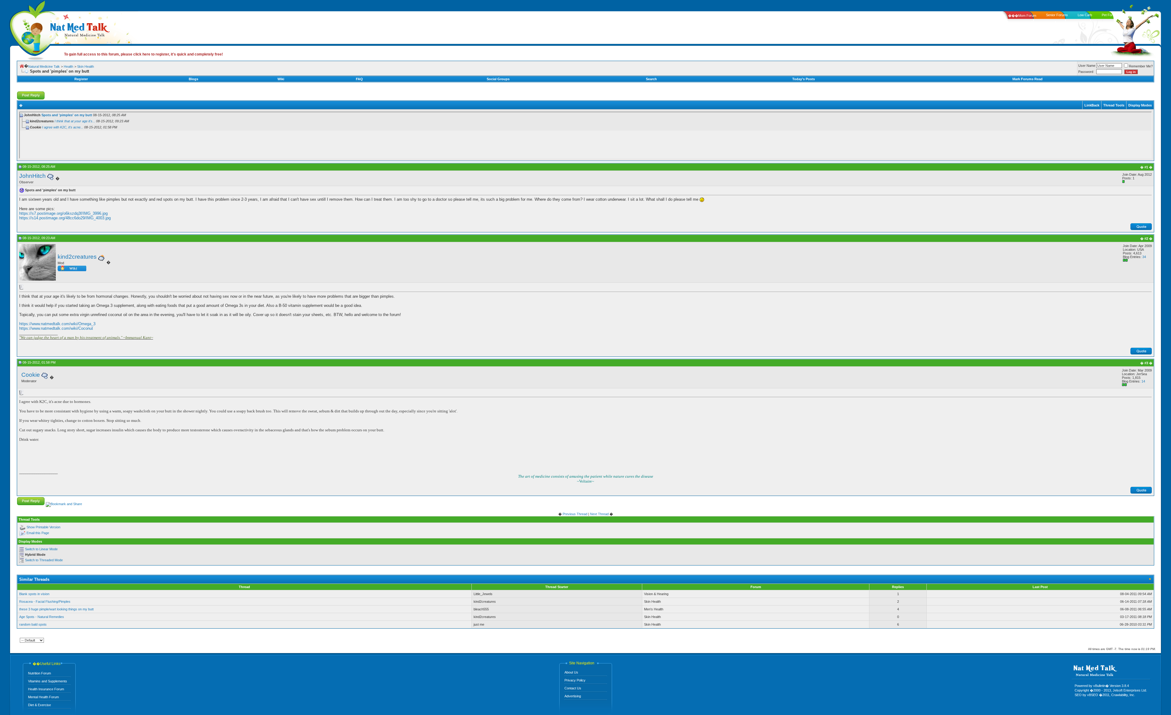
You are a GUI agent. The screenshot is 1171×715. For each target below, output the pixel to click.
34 (1144, 257)
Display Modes (1140, 105)
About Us (571, 672)
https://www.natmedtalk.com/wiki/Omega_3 (57, 324)
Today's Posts (803, 79)
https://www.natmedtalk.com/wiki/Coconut (56, 328)
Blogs (193, 79)
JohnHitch (32, 176)
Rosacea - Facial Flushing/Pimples (44, 601)
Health (68, 66)
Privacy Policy (575, 680)
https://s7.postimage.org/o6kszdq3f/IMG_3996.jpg (63, 213)
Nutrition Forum (39, 673)
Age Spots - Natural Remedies (41, 617)
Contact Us (572, 688)
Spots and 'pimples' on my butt (66, 115)
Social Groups (498, 79)
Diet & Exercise (39, 705)
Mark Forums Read (1027, 79)
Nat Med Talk (32, 29)
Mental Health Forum (43, 697)
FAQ (359, 79)
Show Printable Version (43, 527)
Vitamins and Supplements (47, 681)
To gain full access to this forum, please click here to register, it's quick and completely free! (143, 54)
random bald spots (33, 624)
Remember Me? (1141, 66)
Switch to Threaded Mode (44, 560)
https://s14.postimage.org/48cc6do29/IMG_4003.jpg (65, 218)
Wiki (281, 79)
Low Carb (1085, 15)
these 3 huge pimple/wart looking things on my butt (56, 609)
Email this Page (38, 533)
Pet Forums (1110, 15)
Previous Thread (575, 514)
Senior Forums (1057, 15)
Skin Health (85, 66)
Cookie (30, 375)
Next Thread (599, 514)
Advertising (572, 696)
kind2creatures (77, 256)
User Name (1086, 65)
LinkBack (1091, 105)
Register (81, 79)
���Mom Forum (1022, 15)
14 (1143, 381)
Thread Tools (1113, 105)
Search (651, 79)
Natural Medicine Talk (44, 66)
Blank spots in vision (34, 594)
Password (1085, 72)
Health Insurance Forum (46, 689)
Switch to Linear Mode (41, 549)
